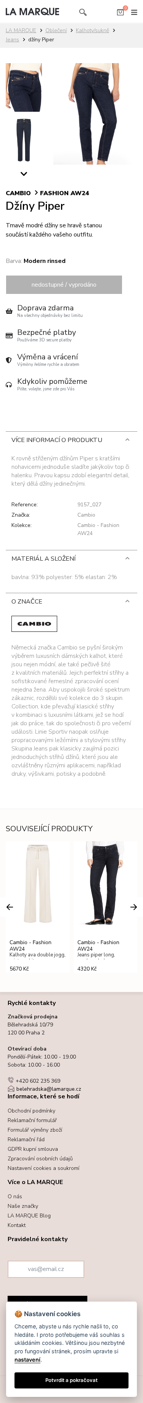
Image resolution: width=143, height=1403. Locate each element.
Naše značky (23, 1206)
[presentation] (9, 907)
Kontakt (17, 1225)
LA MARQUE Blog (29, 1215)
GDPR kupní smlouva (33, 1149)
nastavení (27, 1359)
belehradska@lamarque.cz (48, 1089)
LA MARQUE (21, 30)
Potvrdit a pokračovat (71, 1380)
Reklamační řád (26, 1139)
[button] (24, 176)
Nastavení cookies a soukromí (43, 1168)
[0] (120, 14)
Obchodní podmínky (31, 1110)
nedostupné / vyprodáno (64, 285)
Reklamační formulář (32, 1120)
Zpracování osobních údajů (40, 1158)
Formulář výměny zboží (35, 1130)
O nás (15, 1196)
